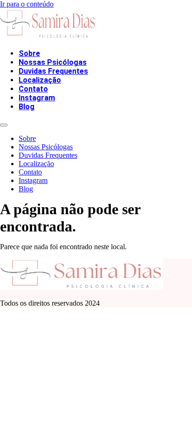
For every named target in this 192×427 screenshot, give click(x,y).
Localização (40, 80)
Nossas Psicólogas (53, 62)
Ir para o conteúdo (27, 4)
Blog (26, 106)
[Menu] (3, 125)
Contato (33, 88)
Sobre (29, 53)
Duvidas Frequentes (53, 71)
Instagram (37, 97)
